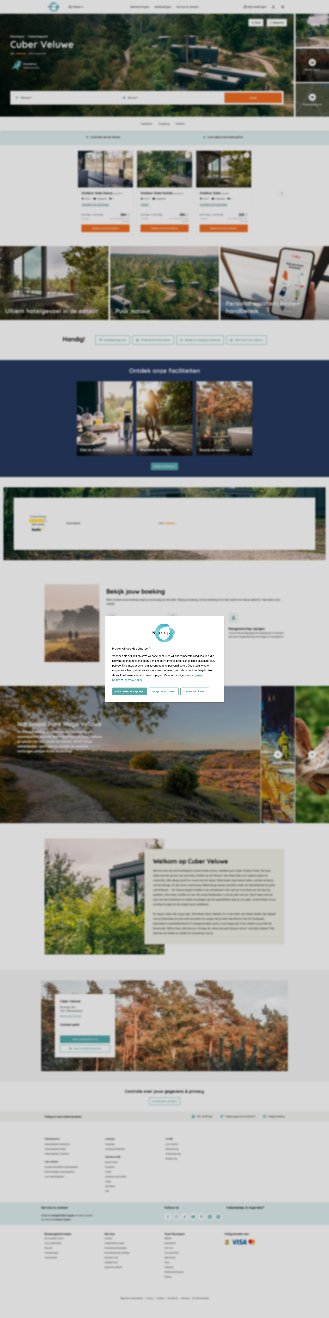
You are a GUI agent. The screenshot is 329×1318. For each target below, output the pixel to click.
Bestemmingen (140, 6)
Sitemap (185, 1298)
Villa (107, 1191)
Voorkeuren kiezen (194, 691)
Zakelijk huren (111, 1262)
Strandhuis (110, 1186)
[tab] (130, 754)
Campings (110, 1139)
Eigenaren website (113, 1267)
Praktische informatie (155, 340)
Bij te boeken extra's (54, 1238)
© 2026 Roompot (201, 1298)
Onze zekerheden (53, 1243)
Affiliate (168, 1238)
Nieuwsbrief (170, 1243)
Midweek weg (172, 1149)
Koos (166, 1262)
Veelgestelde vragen (114, 1243)
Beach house (111, 1162)
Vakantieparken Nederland (57, 1144)
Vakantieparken (52, 1139)
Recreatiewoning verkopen (117, 1253)
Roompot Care (111, 1257)
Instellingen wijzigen (164, 1101)
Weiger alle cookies (164, 691)
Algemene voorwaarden (131, 1298)
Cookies (160, 1298)
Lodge (108, 1181)
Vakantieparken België (55, 1149)
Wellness (168, 1267)
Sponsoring (169, 1257)
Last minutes (172, 1144)
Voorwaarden (51, 1257)
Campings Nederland (115, 1149)
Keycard (48, 1248)
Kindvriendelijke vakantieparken (59, 1172)
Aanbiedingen (162, 6)
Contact (108, 1238)
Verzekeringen (51, 1253)
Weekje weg (171, 1158)
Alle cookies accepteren (129, 691)
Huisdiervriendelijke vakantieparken (61, 1167)
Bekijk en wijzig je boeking (202, 340)
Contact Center (62, 1219)
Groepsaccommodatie (115, 1176)
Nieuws (168, 1277)
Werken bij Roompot (173, 1272)
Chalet (108, 1172)
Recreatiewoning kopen (116, 1248)
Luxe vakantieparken (54, 1176)
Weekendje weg (173, 1154)
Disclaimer (173, 1298)
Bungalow (109, 1167)
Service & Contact (187, 6)
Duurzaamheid (171, 1253)
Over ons (168, 1248)
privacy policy (133, 680)
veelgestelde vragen (62, 1215)
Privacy (149, 1298)
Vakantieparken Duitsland (57, 1154)
